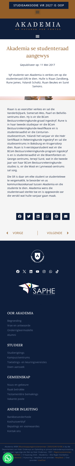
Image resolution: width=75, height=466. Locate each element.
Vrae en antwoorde (18, 325)
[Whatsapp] (50, 271)
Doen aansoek (15, 367)
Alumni (11, 335)
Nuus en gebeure (18, 384)
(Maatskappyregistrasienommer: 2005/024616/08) (40, 446)
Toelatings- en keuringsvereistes (27, 362)
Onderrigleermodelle (20, 330)
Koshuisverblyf (16, 421)
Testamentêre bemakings (22, 394)
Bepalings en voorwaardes (23, 426)
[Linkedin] (31, 271)
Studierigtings (15, 352)
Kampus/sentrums (18, 357)
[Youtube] (37, 271)
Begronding (14, 320)
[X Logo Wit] (24, 271)
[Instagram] (44, 271)
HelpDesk (59, 457)
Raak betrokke (15, 389)
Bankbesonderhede (19, 417)
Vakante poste (15, 399)
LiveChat (42, 460)
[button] (38, 12)
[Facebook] (18, 271)
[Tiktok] (57, 271)
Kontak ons (14, 431)
